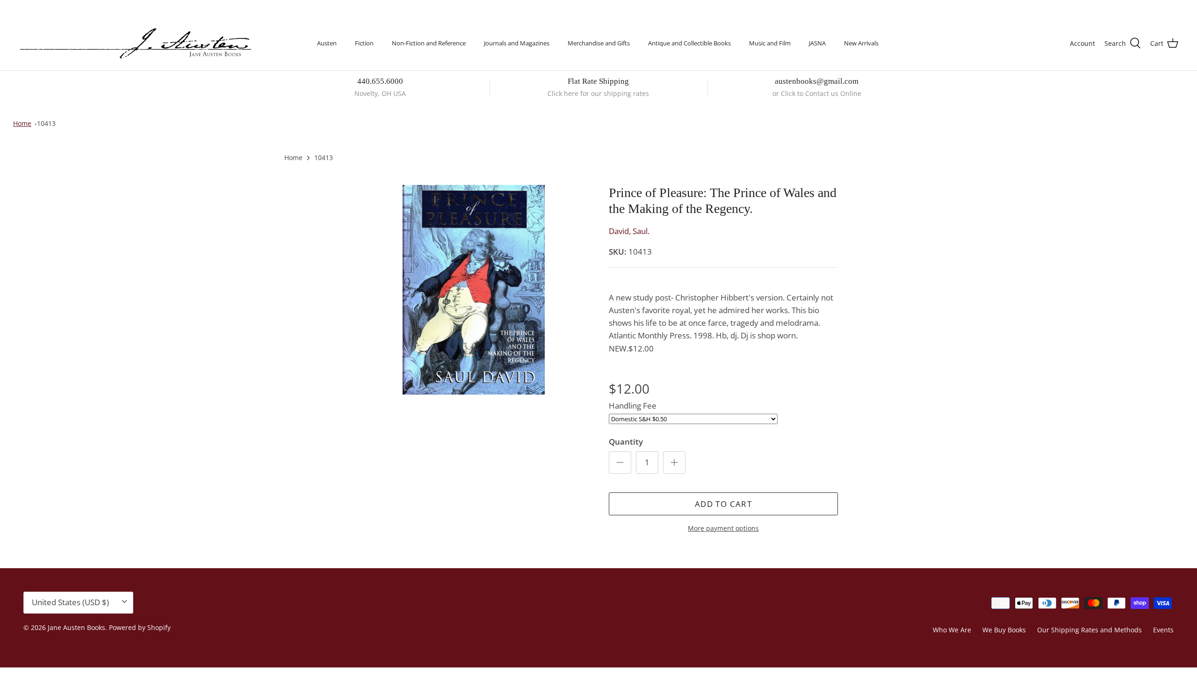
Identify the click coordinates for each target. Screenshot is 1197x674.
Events (1163, 629)
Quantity (626, 441)
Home (22, 123)
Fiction (364, 43)
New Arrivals (861, 43)
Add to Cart (723, 503)
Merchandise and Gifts (599, 43)
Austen (327, 43)
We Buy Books (1004, 629)
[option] (473, 290)
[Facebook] (35, 7)
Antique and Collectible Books (689, 43)
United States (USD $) (1135, 8)
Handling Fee (632, 405)
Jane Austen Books (76, 627)
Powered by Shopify (140, 627)
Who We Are (952, 629)
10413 (46, 123)
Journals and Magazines (516, 43)
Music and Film (770, 43)
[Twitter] (22, 7)
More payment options (723, 529)
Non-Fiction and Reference (429, 43)
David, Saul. (629, 231)
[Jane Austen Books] (135, 43)
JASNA (817, 43)
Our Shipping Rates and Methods (1089, 629)
